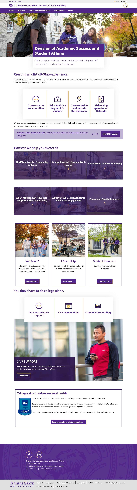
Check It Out (104, 281)
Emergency (50, 483)
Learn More (31, 281)
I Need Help (68, 261)
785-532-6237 (31, 469)
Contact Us (40, 483)
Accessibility (81, 483)
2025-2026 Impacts (110, 134)
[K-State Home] (11, 5)
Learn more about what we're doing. (67, 422)
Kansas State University (15, 1)
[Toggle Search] (125, 5)
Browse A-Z (124, 1)
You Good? (32, 261)
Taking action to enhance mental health (42, 393)
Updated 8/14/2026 (61, 486)
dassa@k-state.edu (48, 469)
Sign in (117, 1)
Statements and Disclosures (65, 483)
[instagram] (39, 454)
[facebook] (29, 454)
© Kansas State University (44, 486)
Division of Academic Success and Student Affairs (41, 5)
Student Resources (104, 261)
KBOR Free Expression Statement (115, 483)
